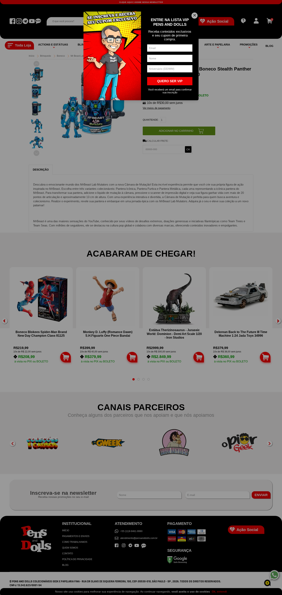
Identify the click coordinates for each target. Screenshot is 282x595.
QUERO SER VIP (169, 81)
